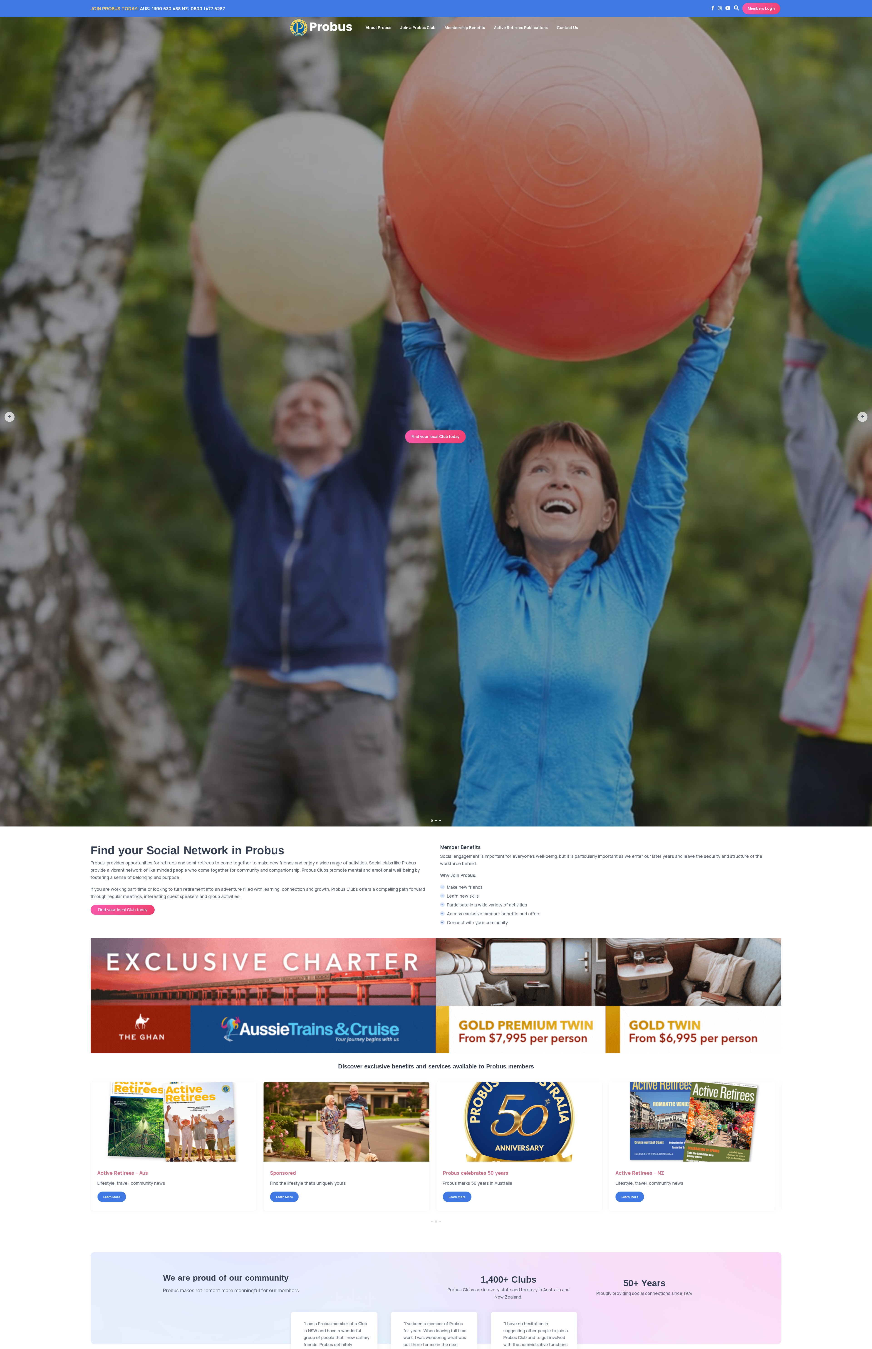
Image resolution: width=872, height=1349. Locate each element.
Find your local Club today (435, 442)
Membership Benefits (465, 27)
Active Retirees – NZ (643, 1173)
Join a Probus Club (418, 27)
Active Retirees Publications (521, 27)
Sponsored (286, 1173)
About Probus (378, 27)
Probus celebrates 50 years (479, 1173)
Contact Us (567, 27)
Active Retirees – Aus (126, 1173)
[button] (10, 417)
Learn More (115, 1197)
